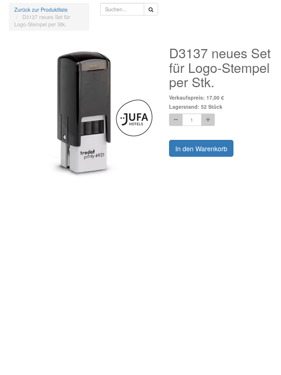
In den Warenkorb (201, 148)
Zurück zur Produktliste (41, 9)
